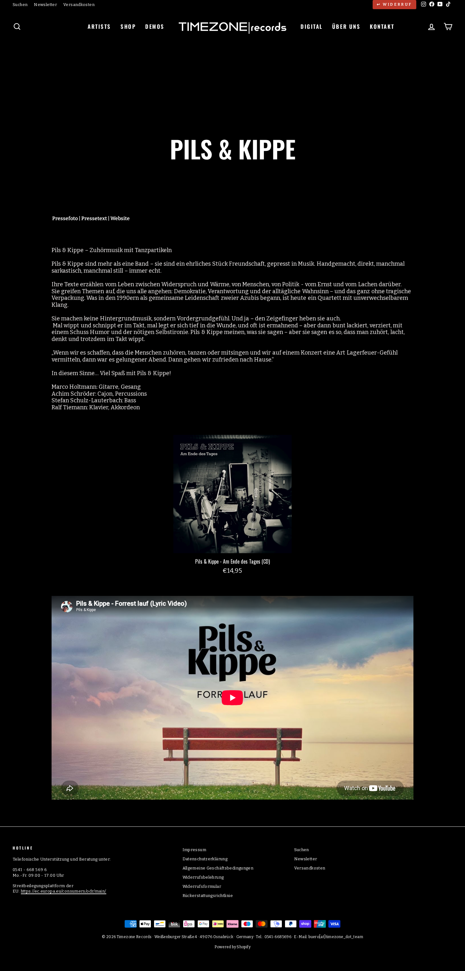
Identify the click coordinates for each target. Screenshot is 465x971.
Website (120, 218)
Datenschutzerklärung (205, 859)
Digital (312, 26)
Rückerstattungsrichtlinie (208, 895)
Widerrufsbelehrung (203, 877)
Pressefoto (65, 218)
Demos (154, 26)
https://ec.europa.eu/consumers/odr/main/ (63, 891)
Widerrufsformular (202, 886)
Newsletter (45, 4)
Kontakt (382, 26)
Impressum (194, 849)
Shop (128, 26)
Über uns (346, 26)
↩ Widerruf (394, 4)
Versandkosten (79, 4)
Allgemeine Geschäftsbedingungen (218, 868)
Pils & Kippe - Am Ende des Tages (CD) (232, 561)
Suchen (20, 4)
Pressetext (94, 218)
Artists (99, 26)
